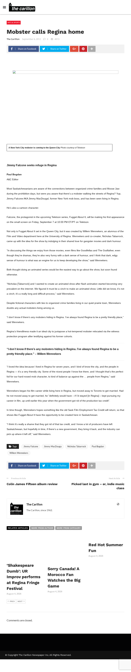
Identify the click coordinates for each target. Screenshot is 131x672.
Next (20, 601)
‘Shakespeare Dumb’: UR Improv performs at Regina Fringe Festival (23, 577)
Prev (12, 601)
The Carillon (13, 39)
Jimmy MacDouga (53, 446)
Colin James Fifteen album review (32, 484)
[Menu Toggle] (4, 7)
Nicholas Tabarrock (76, 446)
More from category (69, 528)
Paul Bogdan (98, 446)
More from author (42, 528)
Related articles (18, 528)
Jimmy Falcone (31, 446)
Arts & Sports (14, 22)
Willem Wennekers (19, 453)
